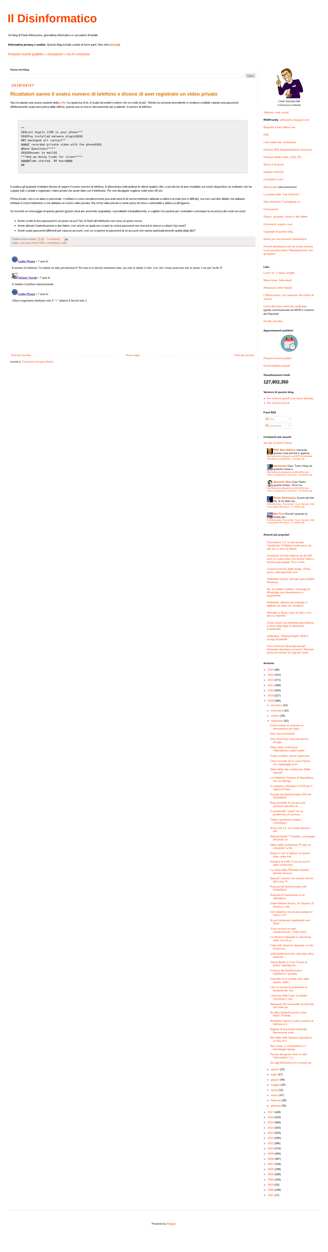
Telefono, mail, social (276, 112)
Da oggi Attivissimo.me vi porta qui (290, 1062)
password (25, 243)
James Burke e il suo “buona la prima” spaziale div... (288, 964)
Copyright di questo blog (278, 231)
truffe (64, 243)
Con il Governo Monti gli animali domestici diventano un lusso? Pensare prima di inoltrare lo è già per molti (290, 649)
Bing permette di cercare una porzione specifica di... (287, 804)
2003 (271, 1184)
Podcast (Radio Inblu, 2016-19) (282, 157)
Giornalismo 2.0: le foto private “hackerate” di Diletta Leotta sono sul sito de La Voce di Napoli (289, 545)
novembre (277, 710)
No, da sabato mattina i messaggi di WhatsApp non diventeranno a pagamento (288, 592)
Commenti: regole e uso (277, 224)
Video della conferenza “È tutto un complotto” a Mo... (290, 846)
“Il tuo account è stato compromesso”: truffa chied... (289, 930)
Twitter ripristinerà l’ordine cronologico (285, 821)
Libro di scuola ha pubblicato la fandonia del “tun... (288, 989)
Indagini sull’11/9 (273, 171)
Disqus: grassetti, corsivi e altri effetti (285, 216)
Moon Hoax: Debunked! (277, 280)
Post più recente (21, 355)
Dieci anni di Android (282, 733)
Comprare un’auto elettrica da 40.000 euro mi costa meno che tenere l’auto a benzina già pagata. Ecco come (290, 559)
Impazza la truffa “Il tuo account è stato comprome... (290, 863)
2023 (271, 674)
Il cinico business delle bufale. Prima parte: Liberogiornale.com (288, 570)
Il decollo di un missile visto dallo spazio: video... (289, 980)
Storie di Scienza (273, 164)
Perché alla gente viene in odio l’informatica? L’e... (288, 1056)
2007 (271, 1163)
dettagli (114, 44)
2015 (271, 1122)
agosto (275, 1069)
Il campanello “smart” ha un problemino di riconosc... (286, 813)
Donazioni (55, 54)
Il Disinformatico (52, 18)
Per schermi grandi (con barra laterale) (290, 398)
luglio (274, 1074)
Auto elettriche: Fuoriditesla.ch (281, 201)
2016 (271, 1117)
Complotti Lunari (273, 179)
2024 (271, 669)
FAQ (266, 134)
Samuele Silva (283, 481)
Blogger (171, 1223)
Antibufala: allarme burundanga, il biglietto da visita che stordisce (287, 604)
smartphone (53, 243)
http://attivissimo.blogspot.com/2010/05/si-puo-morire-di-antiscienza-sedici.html (288, 473)
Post (271, 419)
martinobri (280, 465)
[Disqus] (132, 302)
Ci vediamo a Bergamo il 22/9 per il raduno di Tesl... (291, 787)
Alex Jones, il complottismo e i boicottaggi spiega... (288, 1047)
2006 (271, 1169)
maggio (276, 1084)
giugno (275, 1079)
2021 (271, 685)
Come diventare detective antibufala (285, 306)
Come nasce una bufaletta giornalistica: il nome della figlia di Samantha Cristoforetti (290, 626)
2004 (271, 1179)
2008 (271, 1158)
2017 (271, 1112)
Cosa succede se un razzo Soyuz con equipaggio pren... (290, 762)
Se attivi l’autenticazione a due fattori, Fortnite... (288, 1014)
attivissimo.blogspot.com (294, 119)
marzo (275, 1095)
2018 (271, 700)
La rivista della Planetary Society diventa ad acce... (289, 871)
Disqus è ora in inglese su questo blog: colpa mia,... (290, 855)
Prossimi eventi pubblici (26, 54)
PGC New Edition (285, 449)
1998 (271, 1189)
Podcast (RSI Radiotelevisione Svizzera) (287, 149)
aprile (274, 1090)
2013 (271, 1132)
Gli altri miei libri (272, 321)
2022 (271, 679)
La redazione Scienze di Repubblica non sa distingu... (291, 779)
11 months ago (298, 507)
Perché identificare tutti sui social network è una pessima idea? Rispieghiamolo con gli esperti (288, 250)
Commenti (274, 425)
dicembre (277, 705)
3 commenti (53, 239)
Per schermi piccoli (278, 402)
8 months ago (298, 459)
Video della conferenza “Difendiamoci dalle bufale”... (288, 749)
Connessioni (270, 209)
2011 (271, 1143)
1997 (271, 1195)
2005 (271, 1174)
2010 (271, 1148)
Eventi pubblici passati (276, 365)
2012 (271, 1137)
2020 (271, 690)
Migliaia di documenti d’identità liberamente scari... (288, 1031)
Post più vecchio (244, 355)
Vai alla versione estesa (277, 442)
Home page (133, 355)
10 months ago (305, 475)
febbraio (276, 1100)
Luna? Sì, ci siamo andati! (279, 272)
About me (289, 127)
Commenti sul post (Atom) (38, 361)
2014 (271, 1127)
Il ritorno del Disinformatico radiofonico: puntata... (286, 972)
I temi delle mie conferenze (279, 142)
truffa (62, 102)
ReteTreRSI (38, 243)
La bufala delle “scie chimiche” (281, 194)
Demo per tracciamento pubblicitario (285, 239)
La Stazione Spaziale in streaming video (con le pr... (290, 938)
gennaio (276, 1105)
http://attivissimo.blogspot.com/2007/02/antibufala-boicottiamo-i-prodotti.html (290, 457)
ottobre (275, 715)
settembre (277, 720)
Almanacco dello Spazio (277, 287)
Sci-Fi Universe (78, 54)
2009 (271, 1153)
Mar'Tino (279, 513)
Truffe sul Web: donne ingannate (289, 755)
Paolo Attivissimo (285, 497)
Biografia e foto (272, 127)
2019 (271, 695)
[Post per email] (65, 239)
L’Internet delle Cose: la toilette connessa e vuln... (288, 997)
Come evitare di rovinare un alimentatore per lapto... (287, 727)
